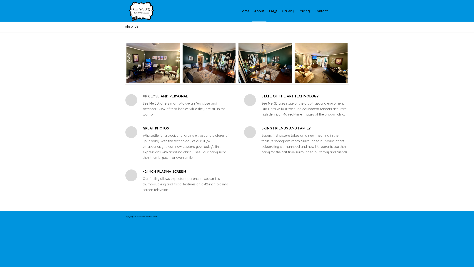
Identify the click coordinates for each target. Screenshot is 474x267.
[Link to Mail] (346, 11)
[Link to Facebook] (340, 11)
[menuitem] (244, 11)
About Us (131, 26)
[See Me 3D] (141, 11)
